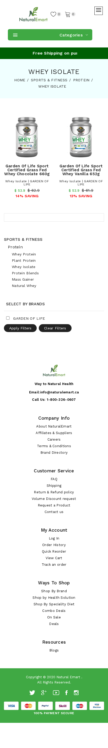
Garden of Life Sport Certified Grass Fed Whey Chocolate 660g (27, 170)
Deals (54, 624)
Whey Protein (24, 254)
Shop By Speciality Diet (54, 604)
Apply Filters (20, 328)
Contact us (54, 512)
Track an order (54, 565)
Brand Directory (54, 453)
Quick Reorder (54, 551)
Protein (15, 246)
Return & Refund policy (54, 492)
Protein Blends (25, 273)
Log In (54, 538)
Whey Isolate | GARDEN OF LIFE (27, 182)
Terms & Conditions (54, 446)
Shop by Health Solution (54, 598)
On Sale (54, 617)
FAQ (54, 479)
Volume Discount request (54, 499)
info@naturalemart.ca (59, 392)
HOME (19, 80)
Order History (54, 545)
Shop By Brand (54, 591)
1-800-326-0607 (61, 400)
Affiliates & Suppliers (54, 433)
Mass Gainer (23, 279)
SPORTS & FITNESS (49, 80)
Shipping (54, 486)
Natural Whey (24, 286)
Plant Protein (24, 260)
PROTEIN (81, 80)
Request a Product (54, 505)
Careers (54, 439)
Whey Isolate (23, 267)
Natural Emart (68, 677)
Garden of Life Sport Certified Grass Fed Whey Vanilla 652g (81, 170)
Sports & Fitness (23, 239)
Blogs (54, 650)
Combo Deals (54, 611)
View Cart (54, 558)
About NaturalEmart (54, 426)
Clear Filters (55, 328)
